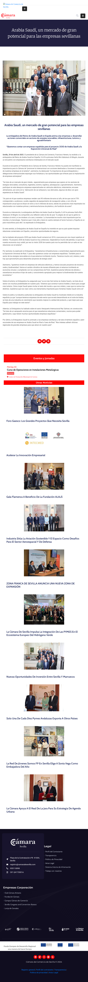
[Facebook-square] (35, 957)
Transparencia (50, 855)
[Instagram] (44, 957)
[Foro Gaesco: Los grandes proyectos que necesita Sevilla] (44, 400)
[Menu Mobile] (24, 8)
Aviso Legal (49, 863)
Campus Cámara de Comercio (16, 901)
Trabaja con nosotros (53, 871)
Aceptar (50, 975)
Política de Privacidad (53, 859)
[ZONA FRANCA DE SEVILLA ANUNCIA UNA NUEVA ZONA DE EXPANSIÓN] (44, 562)
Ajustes (77, 975)
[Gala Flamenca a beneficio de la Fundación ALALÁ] (44, 476)
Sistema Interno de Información (58, 867)
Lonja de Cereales (12, 908)
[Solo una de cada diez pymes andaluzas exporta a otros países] (44, 697)
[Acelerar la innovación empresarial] (44, 438)
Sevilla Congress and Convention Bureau (21, 904)
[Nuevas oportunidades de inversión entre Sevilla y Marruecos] (44, 656)
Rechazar (63, 975)
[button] (39, 341)
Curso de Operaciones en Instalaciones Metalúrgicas (33, 369)
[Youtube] (48, 957)
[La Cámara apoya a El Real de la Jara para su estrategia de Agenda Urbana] (44, 787)
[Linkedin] (53, 957)
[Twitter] (40, 957)
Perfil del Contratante (53, 852)
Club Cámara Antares (13, 893)
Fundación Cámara (12, 897)
